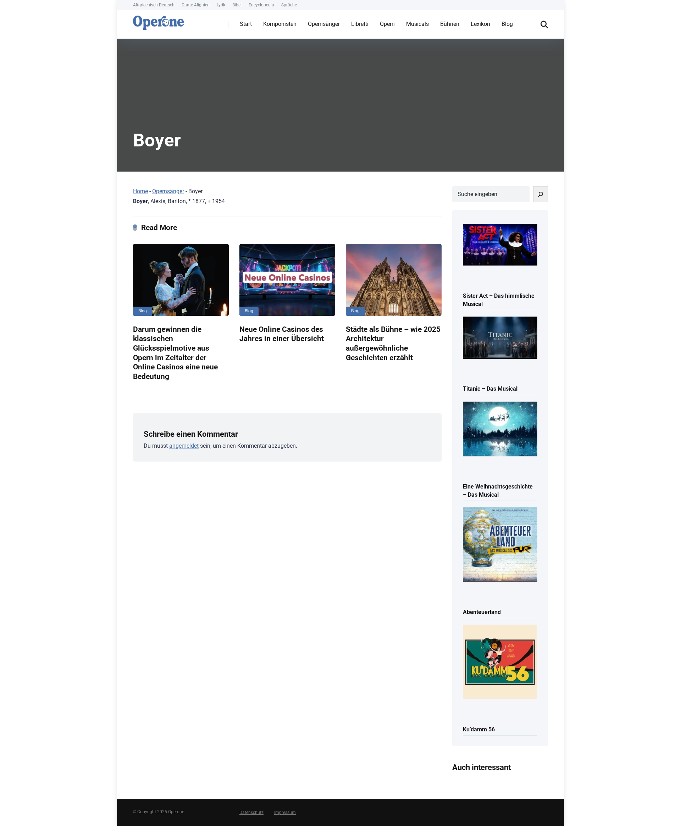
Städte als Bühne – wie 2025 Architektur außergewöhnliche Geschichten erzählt (393, 343)
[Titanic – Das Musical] (500, 338)
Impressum (285, 812)
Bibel (237, 4)
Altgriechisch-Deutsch (154, 4)
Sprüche (289, 4)
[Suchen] (540, 194)
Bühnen (449, 24)
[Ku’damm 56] (500, 662)
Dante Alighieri (196, 4)
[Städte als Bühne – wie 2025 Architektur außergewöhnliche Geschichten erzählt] (394, 280)
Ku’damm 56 (479, 729)
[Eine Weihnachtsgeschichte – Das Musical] (500, 430)
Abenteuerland (482, 612)
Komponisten (280, 24)
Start (246, 24)
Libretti (360, 24)
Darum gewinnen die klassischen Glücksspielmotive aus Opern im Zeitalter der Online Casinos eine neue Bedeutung (175, 353)
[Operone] (158, 21)
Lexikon (480, 24)
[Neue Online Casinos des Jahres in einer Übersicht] (287, 280)
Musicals (417, 24)
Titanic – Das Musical (490, 388)
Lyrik (221, 4)
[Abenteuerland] (500, 545)
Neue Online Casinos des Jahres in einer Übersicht (281, 334)
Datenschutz (251, 812)
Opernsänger (324, 24)
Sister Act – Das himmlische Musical (499, 299)
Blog (507, 24)
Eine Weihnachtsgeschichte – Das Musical (498, 490)
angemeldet (184, 445)
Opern (387, 24)
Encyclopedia (261, 4)
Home (140, 191)
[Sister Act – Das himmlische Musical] (500, 245)
